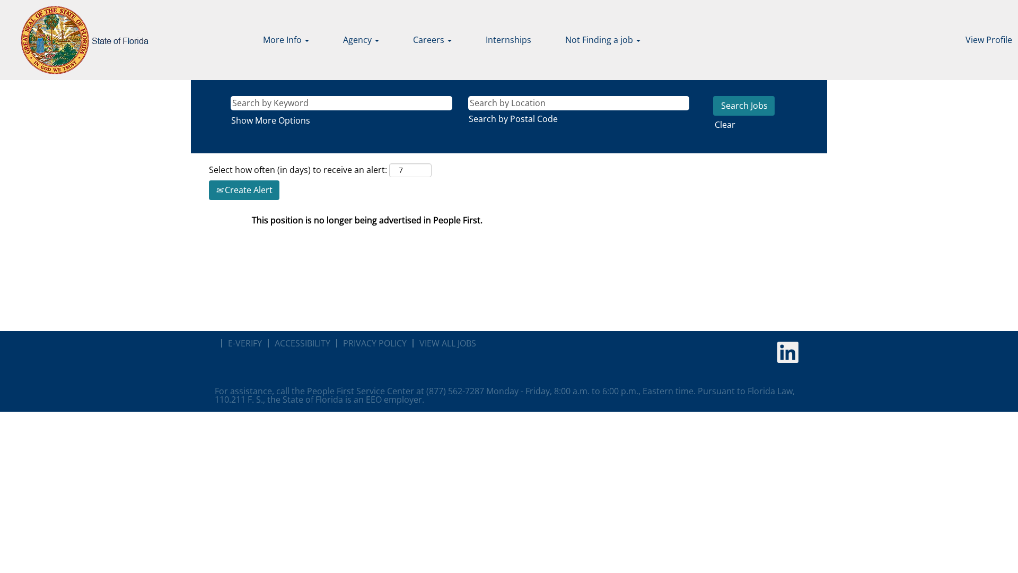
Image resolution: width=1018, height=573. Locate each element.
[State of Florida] (77, 40)
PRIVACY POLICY (375, 343)
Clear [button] (725, 125)
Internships (508, 40)
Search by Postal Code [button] (513, 119)
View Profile (989, 40)
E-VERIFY (245, 343)
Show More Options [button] (270, 120)
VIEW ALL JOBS (447, 343)
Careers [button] (429, 40)
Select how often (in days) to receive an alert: (298, 170)
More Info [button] (283, 40)
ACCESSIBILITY (302, 343)
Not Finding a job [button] (600, 40)
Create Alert (248, 190)
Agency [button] (358, 40)
